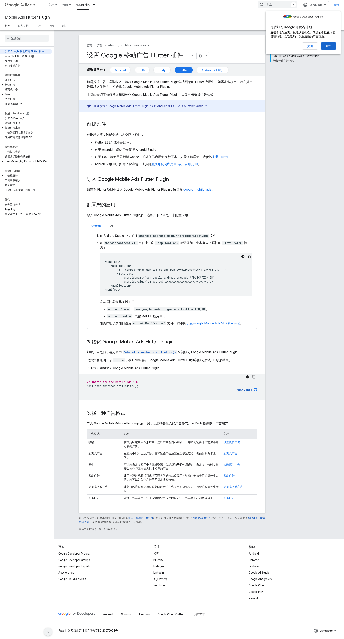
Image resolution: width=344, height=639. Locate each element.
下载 (51, 25)
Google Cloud (257, 585)
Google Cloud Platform (172, 614)
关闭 (310, 46)
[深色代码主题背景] (243, 256)
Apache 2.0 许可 (202, 517)
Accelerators (66, 572)
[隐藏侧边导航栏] (48, 632)
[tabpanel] (172, 279)
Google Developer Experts (74, 566)
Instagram (159, 566)
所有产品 (199, 614)
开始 (328, 46)
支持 (64, 25)
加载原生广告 (231, 464)
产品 (99, 45)
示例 (65, 5)
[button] (26, 84)
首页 (89, 45)
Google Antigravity (260, 579)
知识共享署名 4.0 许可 (140, 517)
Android (120, 70)
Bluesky (158, 560)
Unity (162, 70)
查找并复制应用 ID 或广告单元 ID (174, 164)
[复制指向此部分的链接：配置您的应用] (119, 205)
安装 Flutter (220, 157)
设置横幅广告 (231, 442)
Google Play (256, 591)
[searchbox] (27, 38)
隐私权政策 (75, 630)
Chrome (254, 560)
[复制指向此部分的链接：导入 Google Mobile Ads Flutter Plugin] (173, 179)
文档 (51, 5)
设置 (213, 323)
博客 (156, 553)
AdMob (27, 5)
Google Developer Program (75, 553)
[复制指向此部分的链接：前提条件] (110, 124)
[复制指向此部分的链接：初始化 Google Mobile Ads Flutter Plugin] (178, 342)
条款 (61, 630)
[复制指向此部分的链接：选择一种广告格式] (129, 413)
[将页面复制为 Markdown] (200, 55)
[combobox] (277, 4)
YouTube (159, 585)
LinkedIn (158, 572)
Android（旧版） (213, 70)
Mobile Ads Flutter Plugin (27, 17)
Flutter (183, 70)
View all (253, 598)
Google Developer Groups (74, 560)
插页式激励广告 (233, 486)
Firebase (254, 566)
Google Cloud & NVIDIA (72, 579)
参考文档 (23, 25)
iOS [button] (111, 225)
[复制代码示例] (249, 256)
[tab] (96, 225)
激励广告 (229, 475)
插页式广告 (230, 453)
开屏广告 (229, 498)
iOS (142, 70)
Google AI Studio (259, 572)
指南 (7, 25)
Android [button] (96, 225)
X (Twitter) (160, 579)
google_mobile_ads (197, 189)
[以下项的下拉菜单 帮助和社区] (95, 5)
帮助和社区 (83, 5)
